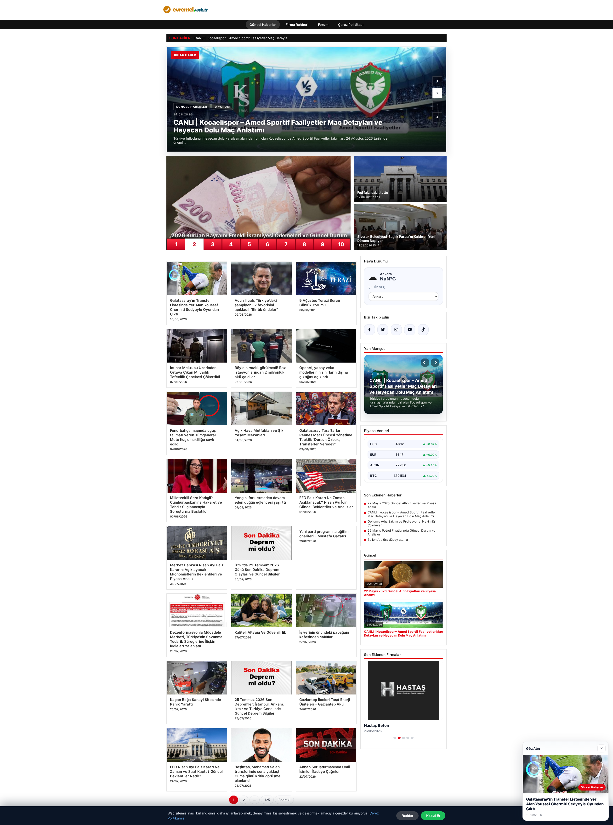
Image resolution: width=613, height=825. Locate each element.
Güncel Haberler (263, 25)
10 (341, 244)
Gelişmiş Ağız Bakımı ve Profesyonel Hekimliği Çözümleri (402, 523)
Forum (323, 25)
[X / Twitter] (382, 329)
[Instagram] (396, 329)
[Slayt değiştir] (394, 738)
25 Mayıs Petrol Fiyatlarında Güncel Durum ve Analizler (402, 532)
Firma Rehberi (297, 25)
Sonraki (284, 800)
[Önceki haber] (425, 362)
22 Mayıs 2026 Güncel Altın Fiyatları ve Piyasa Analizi (402, 505)
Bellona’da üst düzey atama (388, 539)
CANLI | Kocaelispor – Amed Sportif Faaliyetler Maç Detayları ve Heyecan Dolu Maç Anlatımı (266, 38)
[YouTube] (409, 329)
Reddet (407, 816)
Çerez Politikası (350, 25)
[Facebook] (369, 329)
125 (267, 800)
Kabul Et (433, 816)
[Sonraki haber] (435, 362)
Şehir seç (377, 287)
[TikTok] (423, 329)
